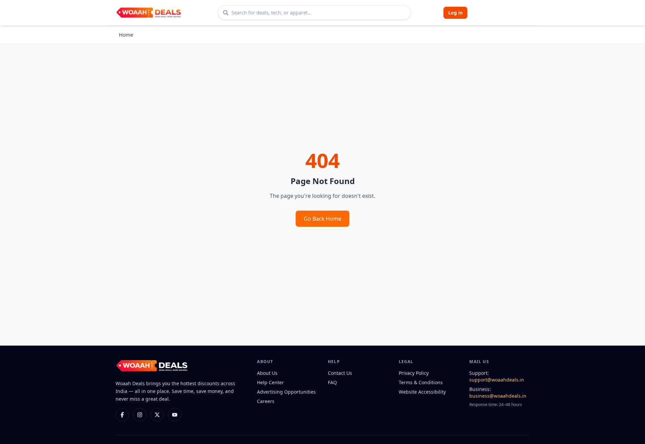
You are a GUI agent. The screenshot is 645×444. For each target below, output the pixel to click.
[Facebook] (122, 414)
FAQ (332, 382)
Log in (455, 12)
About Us (267, 373)
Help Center (270, 382)
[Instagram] (139, 414)
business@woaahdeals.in (497, 396)
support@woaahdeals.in (496, 379)
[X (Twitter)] (157, 414)
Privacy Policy (414, 373)
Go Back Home (322, 218)
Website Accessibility (422, 392)
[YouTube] (174, 414)
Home (126, 34)
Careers (265, 401)
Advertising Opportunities (286, 392)
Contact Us (340, 373)
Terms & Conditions (421, 382)
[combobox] (314, 12)
